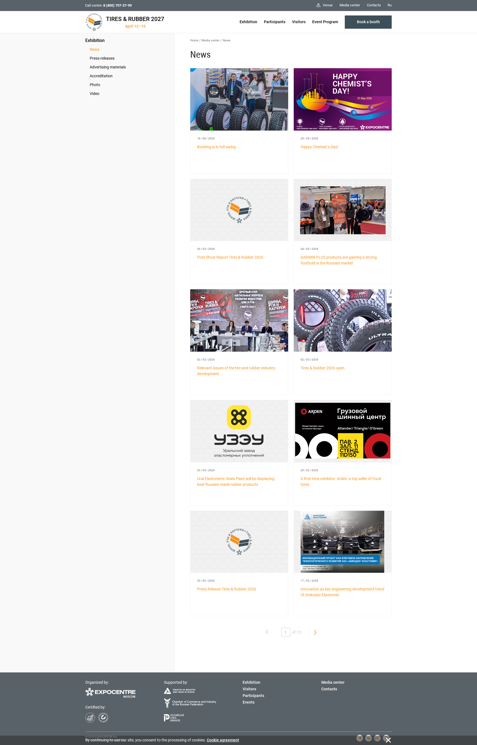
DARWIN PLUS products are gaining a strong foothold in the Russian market (339, 260)
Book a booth (368, 22)
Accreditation (101, 76)
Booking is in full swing (216, 147)
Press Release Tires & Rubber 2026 (226, 589)
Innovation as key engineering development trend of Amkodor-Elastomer (342, 592)
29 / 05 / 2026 (309, 138)
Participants (274, 22)
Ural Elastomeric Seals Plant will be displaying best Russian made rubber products (235, 481)
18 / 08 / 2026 (206, 138)
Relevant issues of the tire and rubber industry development (236, 371)
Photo (95, 85)
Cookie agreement (223, 740)
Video (94, 93)
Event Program (325, 22)
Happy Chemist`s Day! (319, 147)
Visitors (299, 22)
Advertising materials (108, 67)
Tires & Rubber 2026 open (322, 368)
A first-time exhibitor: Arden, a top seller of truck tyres (341, 481)
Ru (390, 5)
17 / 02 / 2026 (309, 580)
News (94, 49)
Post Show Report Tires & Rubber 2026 (230, 257)
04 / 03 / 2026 (309, 248)
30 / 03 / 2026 (206, 248)
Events (249, 702)
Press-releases (102, 58)
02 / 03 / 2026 (206, 359)
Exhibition (248, 22)
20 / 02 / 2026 (309, 470)
